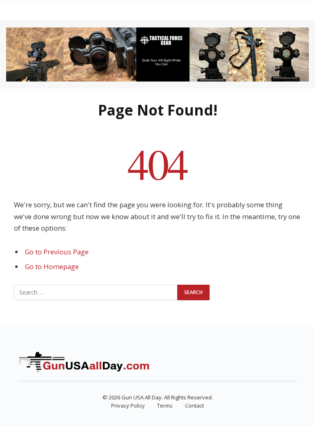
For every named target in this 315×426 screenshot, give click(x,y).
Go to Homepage (52, 266)
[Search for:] (96, 292)
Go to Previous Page (57, 251)
